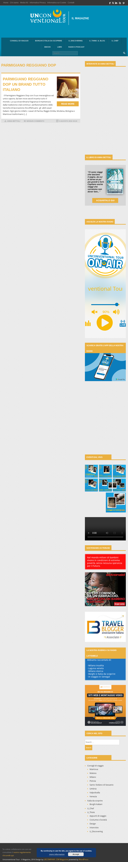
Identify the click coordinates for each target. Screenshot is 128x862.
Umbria (93, 788)
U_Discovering (76, 41)
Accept (76, 854)
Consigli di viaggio (19, 41)
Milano (93, 777)
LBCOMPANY (49, 859)
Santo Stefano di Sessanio (101, 784)
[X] (113, 3)
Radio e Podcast (76, 47)
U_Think (91, 812)
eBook (47, 47)
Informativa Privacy (38, 3)
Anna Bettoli (13, 121)
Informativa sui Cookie (56, 3)
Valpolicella (95, 792)
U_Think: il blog (97, 41)
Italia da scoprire (95, 800)
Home (5, 3)
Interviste (94, 827)
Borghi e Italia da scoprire (48, 41)
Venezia (93, 796)
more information (56, 854)
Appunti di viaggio (98, 815)
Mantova (94, 769)
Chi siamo (14, 3)
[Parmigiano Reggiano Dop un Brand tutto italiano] (68, 87)
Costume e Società (98, 819)
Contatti (71, 3)
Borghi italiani (96, 804)
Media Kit (24, 3)
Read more (67, 104)
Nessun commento (35, 121)
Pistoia (93, 780)
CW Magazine (62, 859)
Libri (59, 47)
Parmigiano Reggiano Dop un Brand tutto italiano (25, 84)
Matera (93, 773)
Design (93, 823)
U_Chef (115, 41)
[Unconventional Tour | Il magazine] (61, 18)
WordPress (83, 859)
